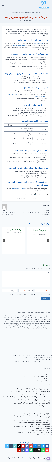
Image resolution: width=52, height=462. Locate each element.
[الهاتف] (35, 450)
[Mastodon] (27, 450)
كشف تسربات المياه (42, 403)
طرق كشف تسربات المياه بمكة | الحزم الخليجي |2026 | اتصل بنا (38, 212)
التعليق (48, 272)
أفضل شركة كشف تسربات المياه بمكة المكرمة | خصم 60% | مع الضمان (13, 212)
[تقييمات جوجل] (31, 446)
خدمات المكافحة (46, 378)
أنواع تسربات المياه (24, 391)
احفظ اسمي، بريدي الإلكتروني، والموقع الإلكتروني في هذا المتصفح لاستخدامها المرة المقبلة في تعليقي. (27, 294)
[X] (43, 446)
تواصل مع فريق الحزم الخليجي (19, 188)
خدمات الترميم (46, 374)
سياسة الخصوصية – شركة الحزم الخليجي (40, 430)
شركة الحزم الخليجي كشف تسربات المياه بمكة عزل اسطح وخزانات (34, 432)
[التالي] (4, 240)
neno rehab (28, 20)
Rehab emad (42, 234)
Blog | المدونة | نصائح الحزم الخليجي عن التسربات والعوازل (35, 414)
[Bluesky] (35, 446)
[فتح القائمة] (3, 5)
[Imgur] (31, 450)
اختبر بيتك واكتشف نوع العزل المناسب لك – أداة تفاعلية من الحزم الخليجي (32, 420)
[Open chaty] (48, 458)
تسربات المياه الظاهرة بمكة (14, 230)
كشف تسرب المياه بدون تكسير (19, 45)
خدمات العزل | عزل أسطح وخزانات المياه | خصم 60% (37, 376)
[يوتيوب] (47, 450)
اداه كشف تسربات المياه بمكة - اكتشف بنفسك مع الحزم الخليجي (34, 422)
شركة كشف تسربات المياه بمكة (15, 396)
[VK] (23, 450)
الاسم (48, 290)
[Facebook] (47, 446)
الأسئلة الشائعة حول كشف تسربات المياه (40, 424)
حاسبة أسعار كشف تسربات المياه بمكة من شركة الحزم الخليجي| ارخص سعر (31, 426)
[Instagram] (39, 446)
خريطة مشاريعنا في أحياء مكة (43, 428)
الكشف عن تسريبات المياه (42, 394)
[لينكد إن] (27, 446)
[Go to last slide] (48, 240)
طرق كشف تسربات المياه (28, 399)
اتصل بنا (48, 418)
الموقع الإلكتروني (12, 290)
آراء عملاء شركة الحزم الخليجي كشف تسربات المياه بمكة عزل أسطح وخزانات (31, 416)
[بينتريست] (23, 446)
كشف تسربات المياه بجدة (23, 403)
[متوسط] (39, 450)
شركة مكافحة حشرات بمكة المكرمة (44, 400)
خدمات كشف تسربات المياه (43, 380)
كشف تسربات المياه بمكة (41, 406)
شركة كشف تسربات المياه (39, 396)
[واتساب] (43, 450)
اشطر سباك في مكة (14, 391)
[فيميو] (7, 446)
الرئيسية (26, 14)
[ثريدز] (19, 446)
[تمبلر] (11, 446)
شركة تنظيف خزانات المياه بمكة (22, 393)
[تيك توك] (15, 446)
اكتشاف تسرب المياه (38, 43)
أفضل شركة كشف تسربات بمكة (26, 389)
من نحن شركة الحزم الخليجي (43, 434)
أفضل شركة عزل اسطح (43, 389)
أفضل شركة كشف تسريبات (41, 391)
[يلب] (19, 450)
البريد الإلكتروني (28, 290)
